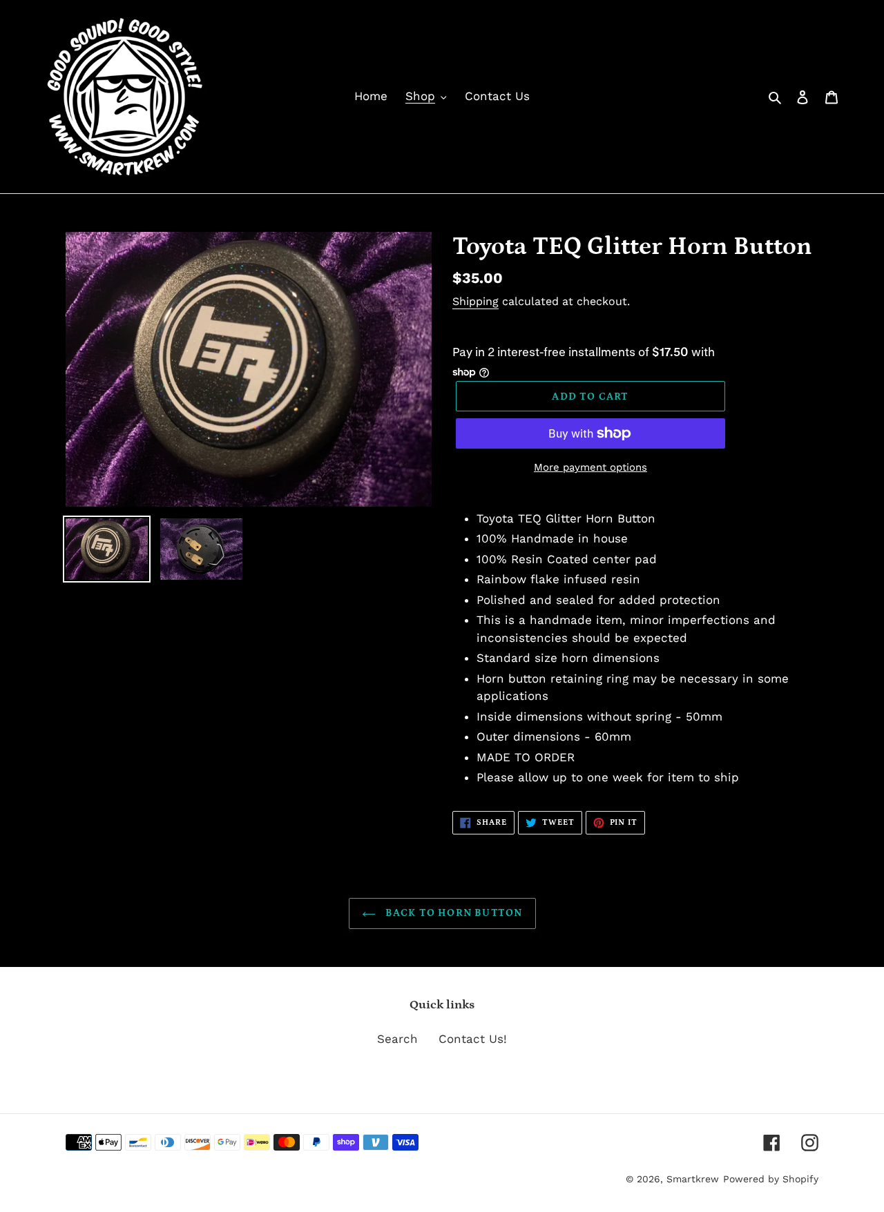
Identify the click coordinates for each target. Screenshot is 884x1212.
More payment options (590, 467)
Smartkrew (692, 1178)
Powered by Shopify (770, 1178)
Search (397, 1039)
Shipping (475, 301)
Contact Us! (473, 1039)
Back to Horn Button (453, 913)
